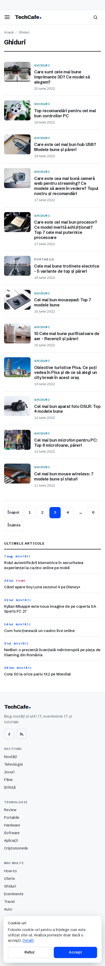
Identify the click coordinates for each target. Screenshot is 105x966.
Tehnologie (13, 764)
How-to (10, 871)
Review (10, 810)
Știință (10, 787)
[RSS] (21, 734)
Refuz (29, 952)
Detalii (28, 940)
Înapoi (13, 512)
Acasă (9, 32)
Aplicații (11, 840)
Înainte (14, 525)
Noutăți (10, 756)
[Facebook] (9, 734)
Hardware (12, 825)
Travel (9, 901)
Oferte (9, 878)
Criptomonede (16, 848)
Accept (75, 952)
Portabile (11, 817)
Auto (8, 909)
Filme (8, 779)
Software (12, 833)
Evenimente (13, 894)
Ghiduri (10, 886)
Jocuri (9, 772)
